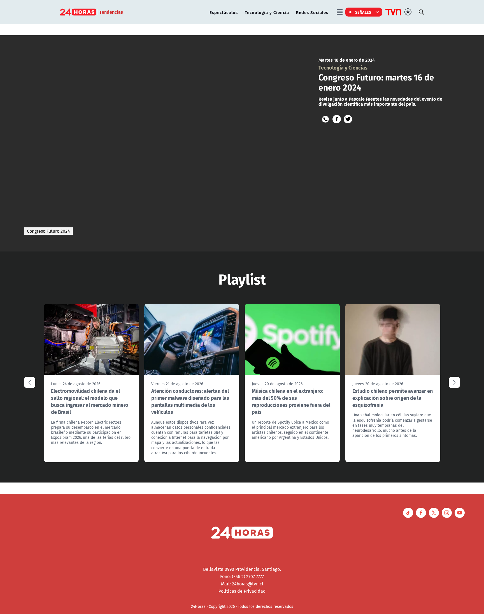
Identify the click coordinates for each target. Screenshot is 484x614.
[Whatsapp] (325, 119)
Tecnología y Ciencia (267, 12)
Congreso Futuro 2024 (48, 231)
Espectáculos (224, 12)
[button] (454, 382)
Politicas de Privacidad (242, 591)
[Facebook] (336, 119)
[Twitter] (348, 119)
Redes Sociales (312, 12)
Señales (363, 12)
